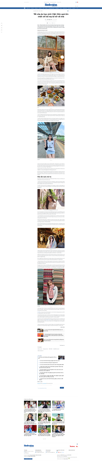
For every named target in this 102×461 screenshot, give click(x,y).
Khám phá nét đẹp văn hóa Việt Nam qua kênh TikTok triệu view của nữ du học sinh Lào (51, 367)
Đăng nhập (39, 383)
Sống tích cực (65, 8)
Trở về (1, 32)
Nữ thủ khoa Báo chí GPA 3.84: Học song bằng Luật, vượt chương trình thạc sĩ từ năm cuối (30, 411)
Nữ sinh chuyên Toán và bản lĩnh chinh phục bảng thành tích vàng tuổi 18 (44, 422)
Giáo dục (36, 8)
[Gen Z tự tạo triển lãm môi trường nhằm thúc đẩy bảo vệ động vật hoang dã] (40, 340)
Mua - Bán (69, 8)
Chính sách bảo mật (72, 450)
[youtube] (77, 2)
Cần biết (74, 8)
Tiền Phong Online (46, 2)
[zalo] (63, 452)
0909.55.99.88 (38, 451)
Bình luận (1, 30)
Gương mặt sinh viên (51, 8)
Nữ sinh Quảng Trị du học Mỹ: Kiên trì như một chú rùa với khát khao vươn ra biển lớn (51, 370)
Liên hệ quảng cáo (38, 450)
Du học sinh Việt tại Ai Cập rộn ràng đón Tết (49, 362)
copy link (51, 23)
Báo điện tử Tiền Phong (51, 5)
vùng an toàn (41, 75)
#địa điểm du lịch (56, 348)
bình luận (54, 23)
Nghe (1, 23)
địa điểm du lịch (48, 319)
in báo (53, 23)
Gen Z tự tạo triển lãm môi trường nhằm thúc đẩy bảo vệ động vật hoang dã (54, 340)
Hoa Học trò (59, 2)
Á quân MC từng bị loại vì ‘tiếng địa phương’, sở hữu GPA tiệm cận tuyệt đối (30, 434)
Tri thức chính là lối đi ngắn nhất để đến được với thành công (53, 330)
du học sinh (53, 72)
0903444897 (48, 451)
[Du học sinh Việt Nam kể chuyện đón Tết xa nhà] (61, 357)
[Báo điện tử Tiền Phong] (72, 446)
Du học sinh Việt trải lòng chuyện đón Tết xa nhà (49, 360)
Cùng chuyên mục (28, 399)
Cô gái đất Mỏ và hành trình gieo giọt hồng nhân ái (58, 410)
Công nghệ (57, 8)
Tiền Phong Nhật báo (53, 2)
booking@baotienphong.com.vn (40, 452)
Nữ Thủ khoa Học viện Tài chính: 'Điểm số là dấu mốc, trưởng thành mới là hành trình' (30, 422)
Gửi (61, 387)
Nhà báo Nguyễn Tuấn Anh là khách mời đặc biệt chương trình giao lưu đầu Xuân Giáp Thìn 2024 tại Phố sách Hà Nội (53, 335)
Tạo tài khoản (44, 383)
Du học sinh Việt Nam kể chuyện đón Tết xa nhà (47, 358)
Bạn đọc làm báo (29, 458)
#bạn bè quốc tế (40, 350)
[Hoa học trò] (77, 446)
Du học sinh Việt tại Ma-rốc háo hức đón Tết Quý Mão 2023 (52, 364)
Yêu (43, 8)
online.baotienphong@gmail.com (51, 452)
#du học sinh (40, 348)
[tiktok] (61, 452)
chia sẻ (47, 23)
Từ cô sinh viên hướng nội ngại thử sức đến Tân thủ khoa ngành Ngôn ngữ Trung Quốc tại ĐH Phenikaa (44, 411)
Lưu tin (1, 28)
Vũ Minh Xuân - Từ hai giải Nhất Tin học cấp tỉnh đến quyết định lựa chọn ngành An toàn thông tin (58, 435)
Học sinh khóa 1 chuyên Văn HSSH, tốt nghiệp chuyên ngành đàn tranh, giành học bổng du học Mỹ (51, 376)
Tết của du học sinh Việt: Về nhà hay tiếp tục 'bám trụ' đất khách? (51, 379)
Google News (68, 11)
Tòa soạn (25, 450)
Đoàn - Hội (28, 8)
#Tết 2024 (50, 348)
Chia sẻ (1, 25)
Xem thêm (77, 8)
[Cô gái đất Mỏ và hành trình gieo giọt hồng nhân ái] (58, 404)
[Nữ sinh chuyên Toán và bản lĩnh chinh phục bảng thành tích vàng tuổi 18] (44, 417)
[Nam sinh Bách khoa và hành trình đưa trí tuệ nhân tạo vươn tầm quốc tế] (58, 417)
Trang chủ (24, 8)
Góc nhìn (40, 8)
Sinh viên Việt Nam (29, 446)
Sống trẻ (32, 8)
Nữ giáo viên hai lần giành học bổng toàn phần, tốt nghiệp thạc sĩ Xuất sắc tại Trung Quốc (44, 434)
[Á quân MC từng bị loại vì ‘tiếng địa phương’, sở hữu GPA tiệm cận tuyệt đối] (30, 429)
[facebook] (76, 2)
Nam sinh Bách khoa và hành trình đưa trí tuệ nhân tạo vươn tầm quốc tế (58, 422)
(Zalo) (41, 451)
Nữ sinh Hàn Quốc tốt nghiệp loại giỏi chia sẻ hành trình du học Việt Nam (51, 373)
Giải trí (46, 8)
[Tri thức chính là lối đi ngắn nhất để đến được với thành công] (40, 330)
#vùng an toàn (45, 348)
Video (61, 8)
